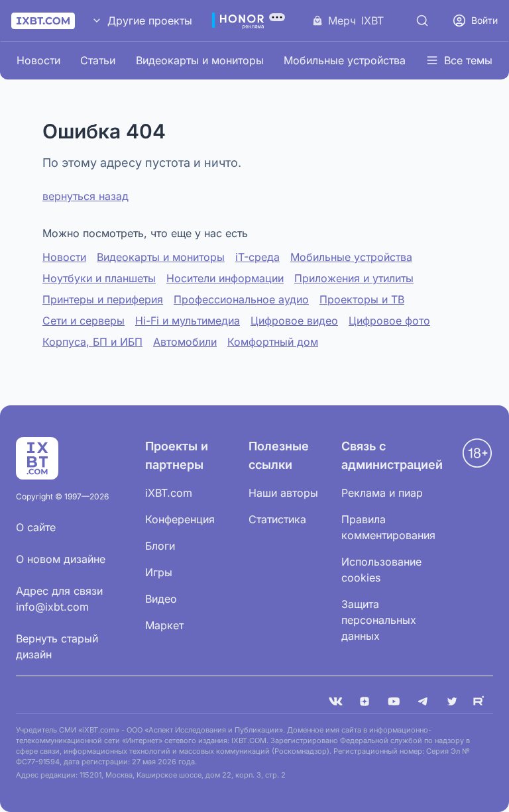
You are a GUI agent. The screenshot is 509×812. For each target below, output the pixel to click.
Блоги (160, 545)
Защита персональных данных (378, 619)
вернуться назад (85, 196)
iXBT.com (168, 492)
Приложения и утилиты (354, 278)
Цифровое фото (389, 320)
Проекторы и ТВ (361, 299)
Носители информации (225, 278)
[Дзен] (364, 701)
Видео (161, 598)
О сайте (36, 527)
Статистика (277, 519)
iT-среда (257, 257)
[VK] (335, 701)
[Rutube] (481, 701)
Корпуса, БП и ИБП (92, 341)
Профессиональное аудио (241, 299)
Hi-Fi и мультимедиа (187, 320)
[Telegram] (423, 701)
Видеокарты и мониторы (200, 60)
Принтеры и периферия (102, 299)
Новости (38, 60)
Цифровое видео (294, 320)
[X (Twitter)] (452, 701)
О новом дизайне (60, 559)
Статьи (97, 60)
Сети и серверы (83, 320)
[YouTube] (394, 701)
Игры (158, 572)
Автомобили (185, 341)
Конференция (180, 519)
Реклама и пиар (382, 492)
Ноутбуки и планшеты (99, 278)
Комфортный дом (272, 341)
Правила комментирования (388, 527)
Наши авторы (283, 492)
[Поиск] (422, 20)
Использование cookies (381, 569)
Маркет (164, 625)
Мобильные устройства (345, 60)
